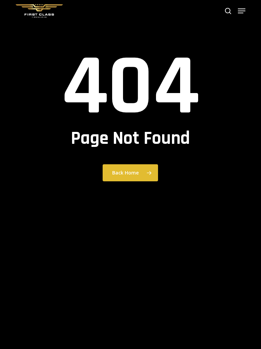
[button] (241, 10)
